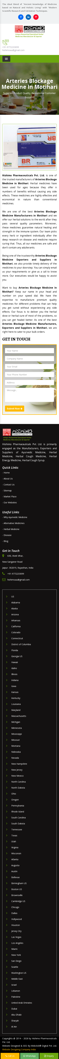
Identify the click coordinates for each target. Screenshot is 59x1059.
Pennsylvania (17, 805)
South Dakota (18, 823)
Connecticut (17, 638)
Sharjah (15, 1020)
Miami (14, 948)
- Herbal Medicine (10, 529)
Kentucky (15, 698)
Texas (14, 835)
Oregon (15, 799)
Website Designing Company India (19, 1049)
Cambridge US (18, 901)
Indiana (14, 680)
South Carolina (18, 817)
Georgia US (16, 656)
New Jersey (16, 769)
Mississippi (16, 733)
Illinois (14, 674)
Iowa (13, 686)
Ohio (13, 793)
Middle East (17, 978)
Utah (13, 841)
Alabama (15, 602)
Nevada (15, 757)
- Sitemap (7, 490)
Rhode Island (17, 811)
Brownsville (17, 895)
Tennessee (16, 829)
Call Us (11, 1055)
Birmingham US (19, 883)
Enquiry (50, 1055)
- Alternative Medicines (13, 523)
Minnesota (16, 727)
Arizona (15, 614)
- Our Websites (9, 502)
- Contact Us (8, 484)
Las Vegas (16, 937)
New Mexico (17, 775)
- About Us (7, 478)
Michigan (15, 721)
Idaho (14, 668)
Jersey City (16, 931)
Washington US (18, 972)
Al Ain (14, 1026)
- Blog (5, 541)
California (16, 626)
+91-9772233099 (10, 47)
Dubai (14, 1008)
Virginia (14, 847)
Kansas (14, 692)
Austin (14, 871)
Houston (15, 925)
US (12, 596)
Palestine (15, 996)
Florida (14, 650)
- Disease (6, 535)
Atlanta (14, 859)
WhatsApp (30, 1055)
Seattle (14, 966)
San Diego (16, 960)
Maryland (15, 710)
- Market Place (9, 496)
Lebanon (15, 990)
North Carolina (18, 781)
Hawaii (14, 662)
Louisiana (16, 704)
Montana (15, 745)
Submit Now (13, 408)
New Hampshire (19, 763)
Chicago (15, 907)
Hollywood (16, 919)
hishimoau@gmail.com (13, 50)
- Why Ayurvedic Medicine (14, 517)
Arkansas (15, 620)
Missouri (15, 739)
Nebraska (16, 751)
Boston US (16, 889)
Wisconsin (16, 853)
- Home (6, 472)
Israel (14, 984)
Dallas (14, 913)
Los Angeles (17, 943)
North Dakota (18, 787)
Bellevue (15, 877)
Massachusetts (18, 716)
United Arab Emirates (21, 1002)
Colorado (15, 632)
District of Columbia (21, 644)
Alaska (14, 608)
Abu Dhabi (16, 1014)
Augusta (15, 865)
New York (16, 954)
